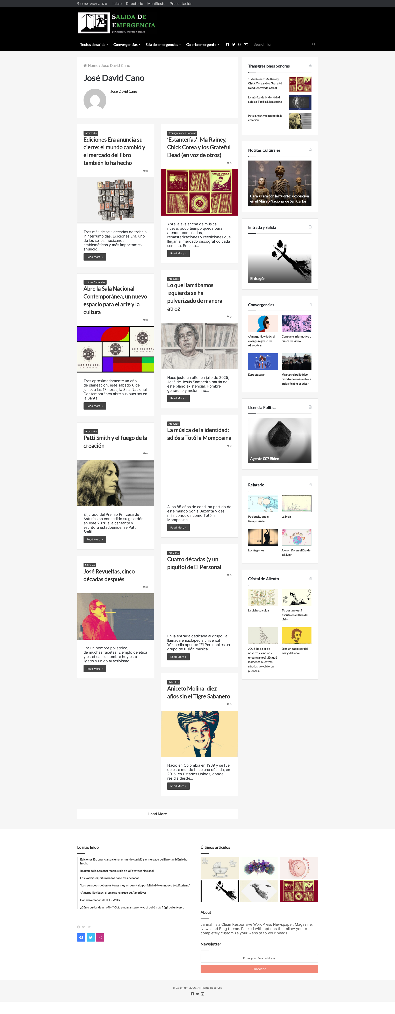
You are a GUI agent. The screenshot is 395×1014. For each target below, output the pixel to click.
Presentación (181, 3)
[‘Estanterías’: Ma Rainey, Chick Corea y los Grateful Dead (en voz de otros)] (199, 192)
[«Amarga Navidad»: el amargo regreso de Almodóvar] (263, 323)
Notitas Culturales (95, 282)
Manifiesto (156, 3)
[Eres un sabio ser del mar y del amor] (296, 635)
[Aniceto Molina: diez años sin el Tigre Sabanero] (199, 734)
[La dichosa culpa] (263, 597)
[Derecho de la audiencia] (259, 891)
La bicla (286, 516)
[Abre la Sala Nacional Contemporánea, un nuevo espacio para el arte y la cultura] (115, 349)
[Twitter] (84, 927)
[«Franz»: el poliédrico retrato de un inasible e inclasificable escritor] (296, 361)
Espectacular (256, 374)
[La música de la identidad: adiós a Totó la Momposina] (199, 475)
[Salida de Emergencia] (117, 23)
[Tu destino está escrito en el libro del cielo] (296, 597)
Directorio (134, 3)
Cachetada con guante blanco (274, 278)
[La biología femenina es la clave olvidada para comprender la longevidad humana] (299, 868)
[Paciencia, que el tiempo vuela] (263, 503)
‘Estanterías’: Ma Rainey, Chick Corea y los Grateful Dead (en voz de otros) (199, 147)
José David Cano (123, 91)
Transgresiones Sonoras (182, 133)
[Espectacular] (263, 361)
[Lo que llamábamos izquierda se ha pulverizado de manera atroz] (199, 346)
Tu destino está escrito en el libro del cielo (295, 615)
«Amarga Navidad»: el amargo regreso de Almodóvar (261, 341)
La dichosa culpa (258, 610)
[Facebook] (79, 927)
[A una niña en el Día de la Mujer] (296, 537)
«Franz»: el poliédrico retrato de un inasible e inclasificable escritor (296, 379)
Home (92, 65)
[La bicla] (296, 503)
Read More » (95, 256)
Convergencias (125, 44)
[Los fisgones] (263, 537)
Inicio (117, 3)
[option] (279, 183)
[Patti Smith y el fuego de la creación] (115, 483)
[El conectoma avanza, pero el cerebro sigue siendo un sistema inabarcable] (259, 868)
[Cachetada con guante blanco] (220, 891)
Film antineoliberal (265, 458)
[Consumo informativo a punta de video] (296, 323)
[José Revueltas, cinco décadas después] (115, 616)
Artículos (173, 278)
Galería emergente (201, 44)
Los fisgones (256, 550)
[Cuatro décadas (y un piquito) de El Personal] (199, 604)
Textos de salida (92, 44)
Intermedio (91, 133)
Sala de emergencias (162, 44)
